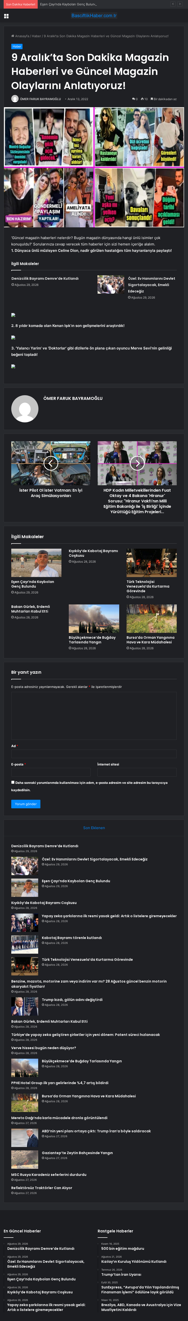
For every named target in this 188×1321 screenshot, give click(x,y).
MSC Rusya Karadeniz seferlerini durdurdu (48, 1174)
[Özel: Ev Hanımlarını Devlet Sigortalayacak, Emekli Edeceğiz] (110, 284)
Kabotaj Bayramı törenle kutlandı (72, 937)
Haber (36, 36)
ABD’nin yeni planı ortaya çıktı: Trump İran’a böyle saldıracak (96, 1131)
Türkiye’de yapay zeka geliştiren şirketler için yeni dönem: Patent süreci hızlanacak (85, 1034)
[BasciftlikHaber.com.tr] (94, 15)
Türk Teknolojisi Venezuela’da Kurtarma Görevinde (148, 586)
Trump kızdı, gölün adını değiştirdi (72, 999)
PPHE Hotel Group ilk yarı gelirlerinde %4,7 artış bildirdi (59, 1082)
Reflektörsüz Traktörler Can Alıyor (41, 1187)
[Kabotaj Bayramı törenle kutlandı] (24, 944)
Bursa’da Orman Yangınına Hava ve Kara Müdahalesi (151, 640)
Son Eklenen (94, 827)
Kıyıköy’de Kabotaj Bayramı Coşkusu (93, 553)
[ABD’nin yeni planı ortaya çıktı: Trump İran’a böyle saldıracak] (24, 1138)
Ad (14, 746)
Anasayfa (21, 36)
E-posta (18, 764)
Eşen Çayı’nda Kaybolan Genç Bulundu (69, 4)
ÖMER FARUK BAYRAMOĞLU (40, 99)
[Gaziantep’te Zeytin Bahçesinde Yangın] (24, 1159)
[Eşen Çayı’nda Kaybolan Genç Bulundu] (36, 563)
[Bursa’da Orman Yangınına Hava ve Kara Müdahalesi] (152, 618)
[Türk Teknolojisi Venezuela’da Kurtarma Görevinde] (152, 563)
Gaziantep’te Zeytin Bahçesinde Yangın (77, 1152)
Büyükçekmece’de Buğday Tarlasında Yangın (92, 640)
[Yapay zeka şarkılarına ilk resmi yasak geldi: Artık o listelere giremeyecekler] (24, 923)
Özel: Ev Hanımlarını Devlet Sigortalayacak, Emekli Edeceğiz (151, 285)
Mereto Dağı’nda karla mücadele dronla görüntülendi (59, 1117)
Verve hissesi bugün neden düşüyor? (43, 1047)
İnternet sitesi (108, 764)
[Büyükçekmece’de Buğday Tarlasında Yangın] (94, 618)
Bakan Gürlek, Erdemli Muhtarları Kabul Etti (30, 609)
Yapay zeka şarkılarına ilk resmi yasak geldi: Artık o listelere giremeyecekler (109, 916)
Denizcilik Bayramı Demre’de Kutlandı (45, 278)
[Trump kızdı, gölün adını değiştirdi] (24, 1006)
